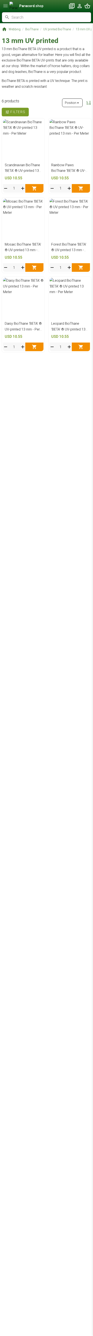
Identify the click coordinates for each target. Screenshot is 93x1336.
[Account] (79, 6)
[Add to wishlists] (39, 124)
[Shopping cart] (87, 6)
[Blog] (72, 6)
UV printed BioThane (57, 29)
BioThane (31, 29)
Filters (17, 112)
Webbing (15, 29)
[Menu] (6, 5)
